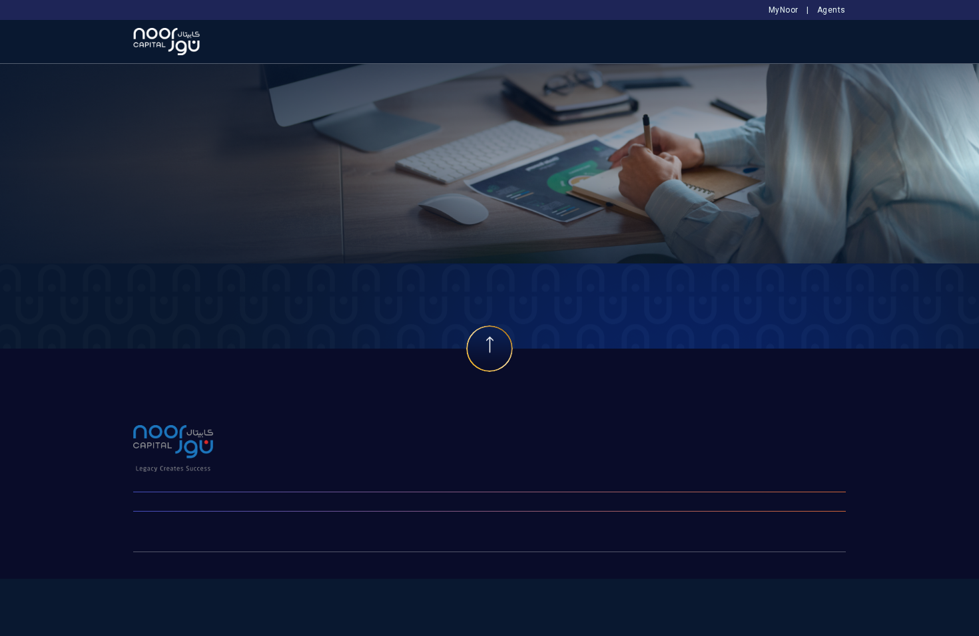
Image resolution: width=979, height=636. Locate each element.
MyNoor (784, 10)
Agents (831, 10)
